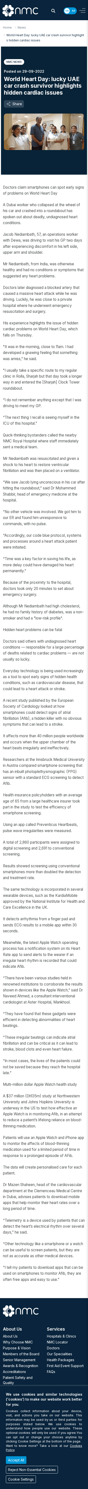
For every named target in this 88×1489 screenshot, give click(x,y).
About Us (10, 1336)
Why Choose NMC (18, 1342)
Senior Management (19, 1360)
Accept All (16, 1460)
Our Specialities (59, 1354)
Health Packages (60, 1360)
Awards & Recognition (20, 1366)
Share (17, 104)
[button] (53, 11)
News (22, 27)
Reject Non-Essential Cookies (32, 1470)
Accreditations (14, 1372)
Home (7, 27)
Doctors (53, 1348)
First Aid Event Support (65, 1366)
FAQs (51, 1372)
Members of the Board (21, 1354)
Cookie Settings (21, 1479)
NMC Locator (57, 1342)
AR (73, 10)
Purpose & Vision (17, 1348)
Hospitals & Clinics (61, 1336)
